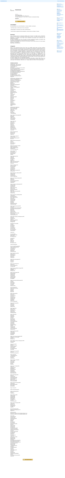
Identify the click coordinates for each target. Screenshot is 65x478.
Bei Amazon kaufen (21, 21)
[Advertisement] (27, 6)
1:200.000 (59, 37)
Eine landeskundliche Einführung (60, 14)
